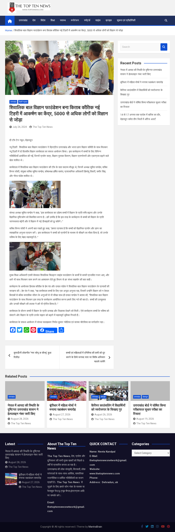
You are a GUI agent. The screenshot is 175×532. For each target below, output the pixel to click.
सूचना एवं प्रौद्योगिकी (126, 20)
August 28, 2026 (20, 418)
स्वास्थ (63, 20)
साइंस (97, 20)
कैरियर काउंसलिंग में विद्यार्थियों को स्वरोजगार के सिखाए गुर (108, 407)
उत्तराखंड (23, 20)
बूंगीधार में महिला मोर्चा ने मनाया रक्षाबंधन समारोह (141, 82)
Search (163, 47)
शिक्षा (53, 20)
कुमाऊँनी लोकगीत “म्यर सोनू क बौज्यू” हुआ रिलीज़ (32, 355)
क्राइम (109, 20)
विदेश (43, 20)
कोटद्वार (103, 397)
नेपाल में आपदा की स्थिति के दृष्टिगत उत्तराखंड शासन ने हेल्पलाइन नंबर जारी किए (23, 409)
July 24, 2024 (20, 127)
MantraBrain (95, 526)
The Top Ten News (43, 127)
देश (34, 20)
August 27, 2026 (61, 414)
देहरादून (145, 397)
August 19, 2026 (145, 418)
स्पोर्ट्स (87, 20)
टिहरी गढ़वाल (23, 102)
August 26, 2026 (103, 414)
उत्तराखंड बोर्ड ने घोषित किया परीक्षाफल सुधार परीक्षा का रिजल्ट (149, 409)
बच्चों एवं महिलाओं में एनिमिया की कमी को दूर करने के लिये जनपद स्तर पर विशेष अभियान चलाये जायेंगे (85, 357)
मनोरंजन (75, 20)
